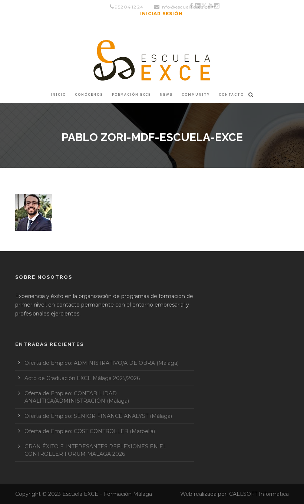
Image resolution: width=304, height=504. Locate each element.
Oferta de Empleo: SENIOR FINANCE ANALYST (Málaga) (98, 416)
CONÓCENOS (89, 94)
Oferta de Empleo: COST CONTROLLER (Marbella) (89, 431)
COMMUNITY (196, 94)
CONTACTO (231, 94)
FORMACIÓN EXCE (131, 94)
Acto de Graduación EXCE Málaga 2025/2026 (82, 378)
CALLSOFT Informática (259, 494)
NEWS (166, 94)
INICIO (58, 94)
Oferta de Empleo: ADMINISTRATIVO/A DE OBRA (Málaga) (101, 363)
